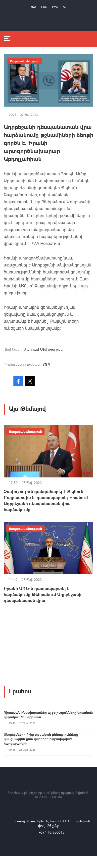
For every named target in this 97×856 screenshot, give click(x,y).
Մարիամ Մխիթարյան (42, 349)
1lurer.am (55, 797)
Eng (44, 7)
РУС (55, 7)
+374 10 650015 (51, 832)
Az (65, 7)
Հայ (33, 7)
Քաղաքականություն (24, 61)
